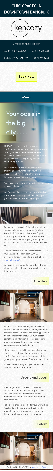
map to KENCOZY (12, 259)
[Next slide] (49, 215)
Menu (26, 97)
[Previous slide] (3, 215)
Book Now (26, 76)
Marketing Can (39, 467)
